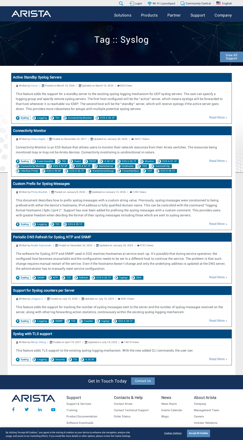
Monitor (149, 161)
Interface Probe (29, 171)
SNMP (40, 277)
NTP (55, 277)
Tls (75, 359)
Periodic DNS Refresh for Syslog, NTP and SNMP (52, 237)
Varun (34, 86)
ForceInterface (130, 171)
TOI (57, 118)
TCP (149, 171)
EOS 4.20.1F (129, 161)
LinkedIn (40, 409)
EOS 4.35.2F (107, 118)
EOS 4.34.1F (125, 321)
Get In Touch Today (107, 381)
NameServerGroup (103, 171)
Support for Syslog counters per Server (44, 290)
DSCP (92, 161)
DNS (138, 277)
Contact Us (143, 381)
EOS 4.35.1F (168, 171)
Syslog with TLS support (32, 334)
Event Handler (45, 161)
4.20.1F (108, 161)
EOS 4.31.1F (169, 161)
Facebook (13, 409)
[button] (121, 3)
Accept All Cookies (198, 433)
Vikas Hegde (38, 139)
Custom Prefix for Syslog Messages (41, 184)
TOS (144, 166)
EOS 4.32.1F (83, 166)
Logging (42, 118)
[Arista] (31, 13)
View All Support (231, 57)
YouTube (53, 409)
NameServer (106, 166)
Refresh (83, 277)
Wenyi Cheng (38, 342)
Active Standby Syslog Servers (37, 77)
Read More (217, 117)
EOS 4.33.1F (77, 171)
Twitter (27, 409)
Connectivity (163, 166)
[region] (121, 433)
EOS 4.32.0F (60, 166)
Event (78, 161)
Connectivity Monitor (80, 118)
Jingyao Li (37, 299)
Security (60, 359)
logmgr (123, 277)
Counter (88, 321)
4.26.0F (89, 359)
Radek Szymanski (41, 245)
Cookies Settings (173, 433)
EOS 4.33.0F (54, 171)
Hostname (127, 166)
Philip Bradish (39, 192)
